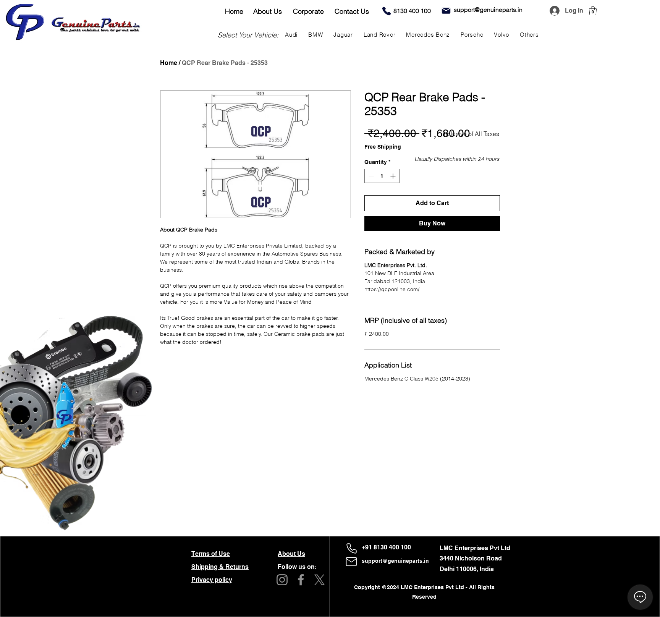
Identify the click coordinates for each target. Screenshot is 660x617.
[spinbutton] (382, 176)
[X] (319, 579)
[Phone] (386, 11)
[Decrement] (370, 176)
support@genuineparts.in (395, 561)
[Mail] (446, 11)
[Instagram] (282, 579)
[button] (593, 10)
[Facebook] (300, 579)
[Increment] (393, 176)
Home (168, 62)
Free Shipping (382, 147)
